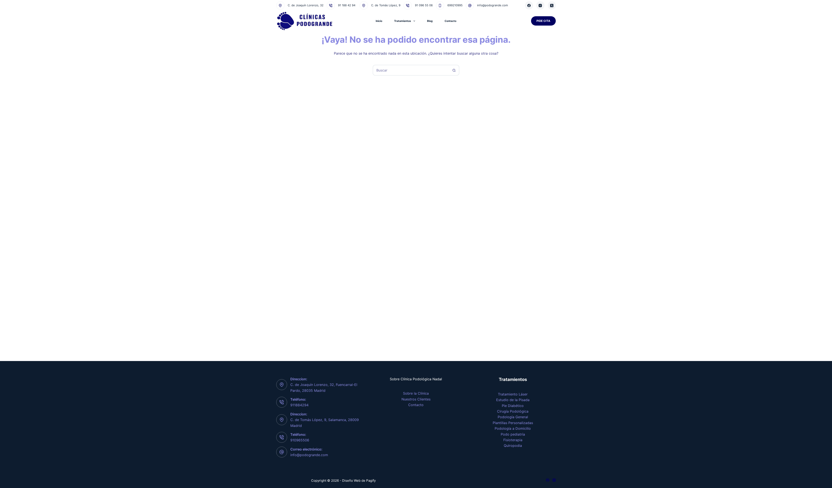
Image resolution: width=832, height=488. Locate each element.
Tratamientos (402, 21)
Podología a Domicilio (513, 428)
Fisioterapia (512, 440)
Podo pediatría (513, 434)
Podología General (513, 417)
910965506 (299, 440)
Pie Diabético (513, 405)
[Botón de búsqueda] (454, 70)
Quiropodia (513, 445)
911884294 (299, 405)
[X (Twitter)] (552, 5)
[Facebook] (529, 5)
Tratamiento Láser (513, 394)
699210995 (455, 5)
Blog (430, 21)
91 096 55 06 (424, 5)
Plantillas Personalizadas (513, 423)
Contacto (450, 21)
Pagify (371, 480)
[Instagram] (540, 5)
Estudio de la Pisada (513, 400)
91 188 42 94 (346, 5)
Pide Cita (543, 21)
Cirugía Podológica (512, 411)
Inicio (379, 21)
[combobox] (411, 70)
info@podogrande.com (492, 5)
